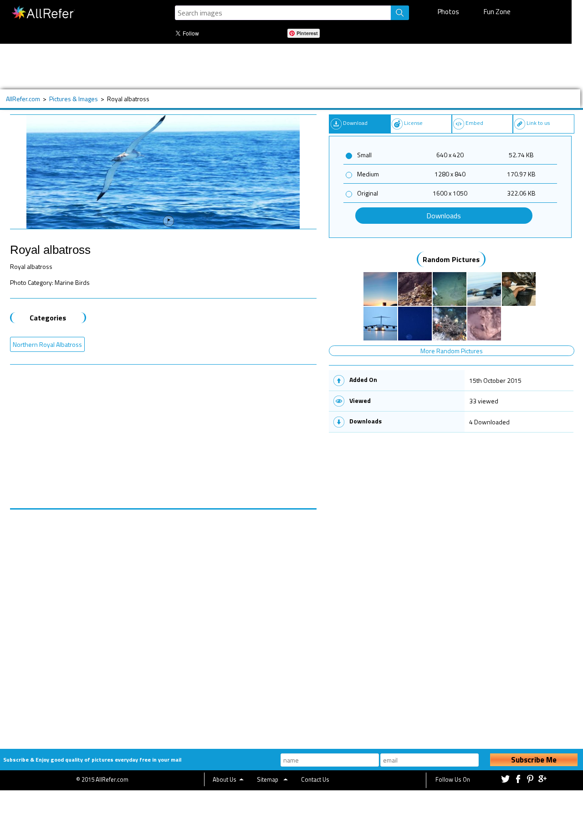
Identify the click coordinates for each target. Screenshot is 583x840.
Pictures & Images (73, 98)
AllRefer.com (23, 98)
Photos (448, 11)
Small (364, 155)
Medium (368, 174)
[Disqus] (163, 623)
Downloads (443, 215)
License (413, 123)
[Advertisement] (285, 66)
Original (367, 193)
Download (355, 123)
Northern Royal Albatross (47, 344)
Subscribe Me (534, 760)
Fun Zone (497, 11)
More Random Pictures (451, 351)
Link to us (538, 123)
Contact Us (315, 779)
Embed (474, 123)
